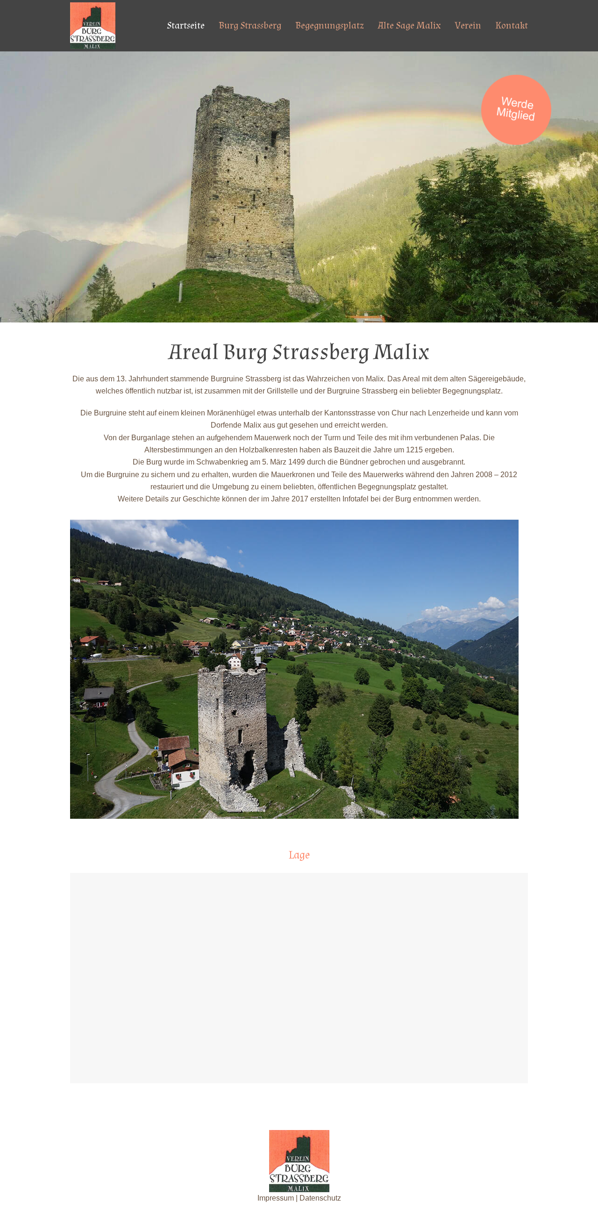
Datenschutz (320, 1198)
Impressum (275, 1198)
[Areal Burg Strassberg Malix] (92, 25)
